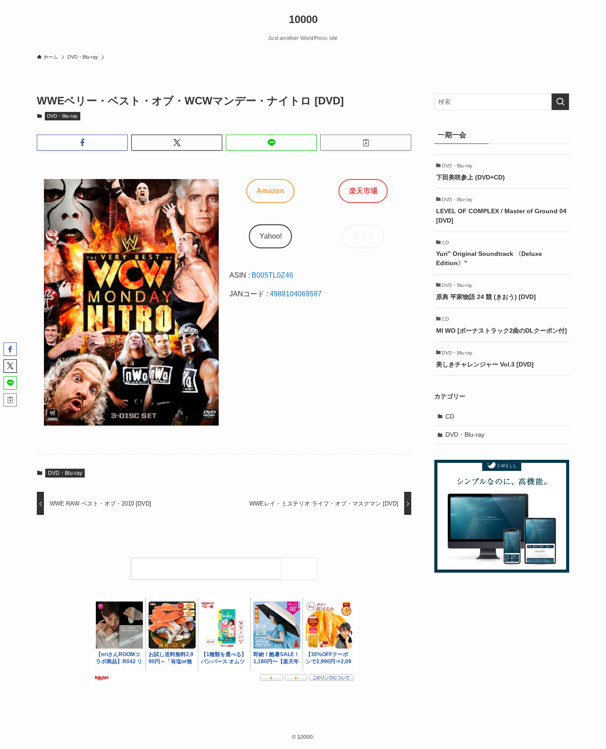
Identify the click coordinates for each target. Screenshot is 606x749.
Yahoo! (271, 236)
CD (449, 416)
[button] (82, 143)
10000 (303, 19)
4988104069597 (296, 294)
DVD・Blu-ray (62, 116)
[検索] (301, 569)
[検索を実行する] (560, 101)
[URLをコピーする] (365, 143)
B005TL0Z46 (272, 275)
